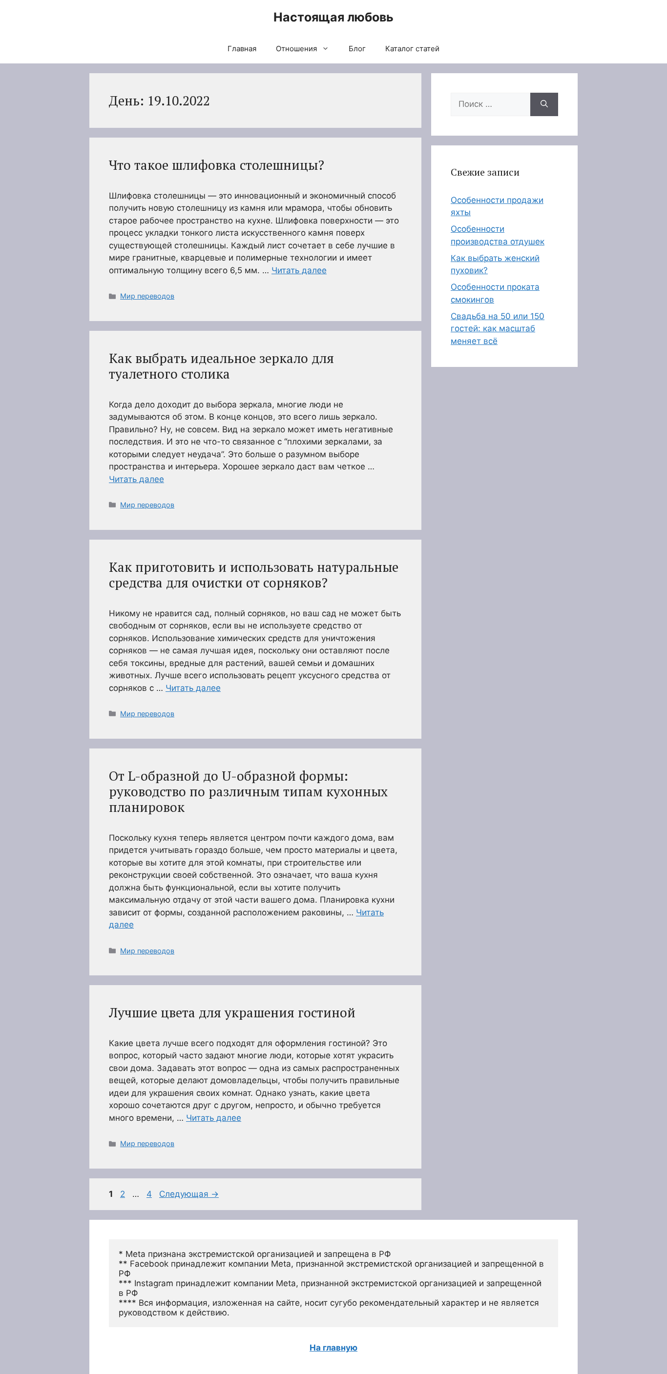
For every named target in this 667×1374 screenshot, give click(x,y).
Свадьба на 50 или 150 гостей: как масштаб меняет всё (497, 328)
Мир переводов (147, 296)
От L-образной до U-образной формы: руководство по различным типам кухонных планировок (248, 791)
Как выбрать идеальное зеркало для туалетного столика (221, 366)
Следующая (189, 1194)
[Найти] (544, 104)
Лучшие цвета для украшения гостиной (232, 1012)
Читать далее (299, 270)
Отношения (296, 48)
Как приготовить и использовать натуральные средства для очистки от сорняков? (253, 574)
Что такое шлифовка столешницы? (216, 165)
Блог (357, 48)
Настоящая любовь (333, 17)
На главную (333, 1348)
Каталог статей (412, 48)
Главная (242, 48)
